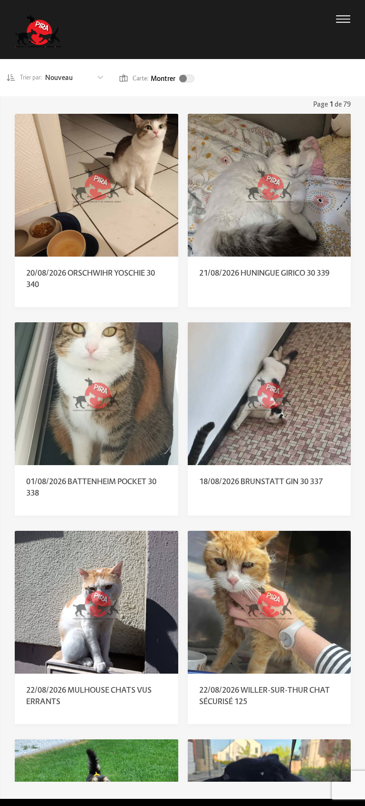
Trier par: (31, 77)
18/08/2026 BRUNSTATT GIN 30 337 (261, 481)
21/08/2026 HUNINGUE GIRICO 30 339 (264, 273)
